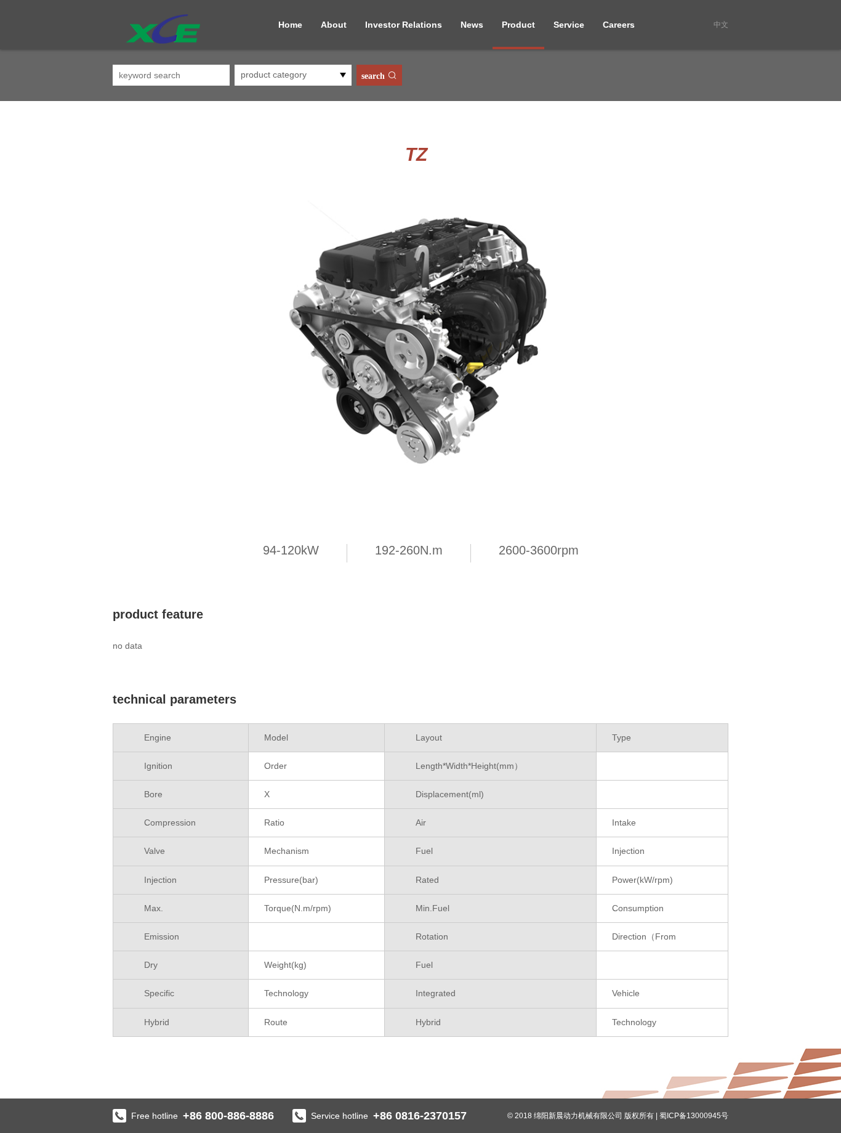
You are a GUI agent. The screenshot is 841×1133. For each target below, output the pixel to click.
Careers (619, 25)
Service (568, 25)
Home (290, 25)
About (334, 25)
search (374, 75)
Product (518, 25)
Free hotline (202, 1116)
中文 (721, 24)
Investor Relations (403, 25)
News (472, 25)
